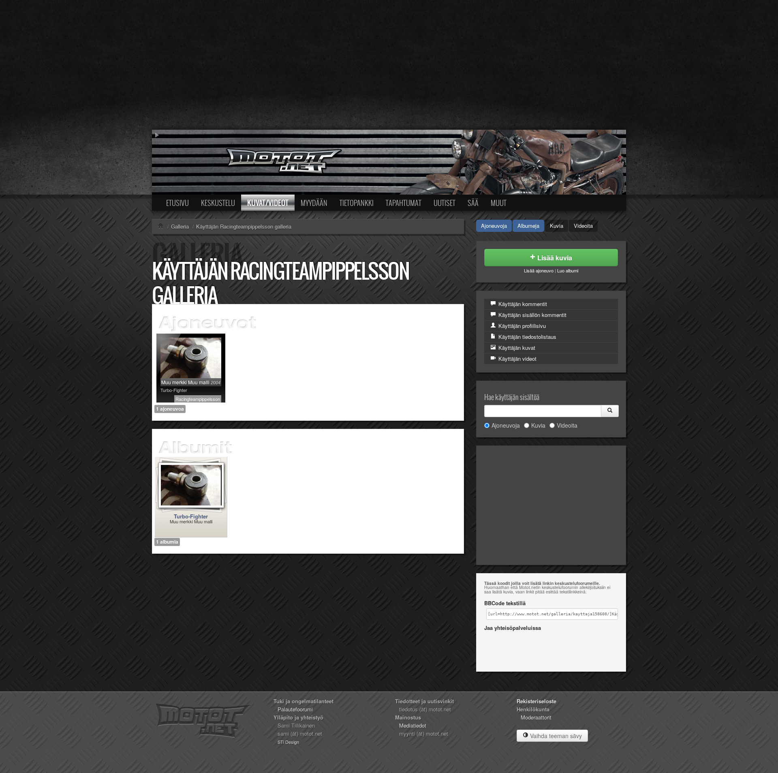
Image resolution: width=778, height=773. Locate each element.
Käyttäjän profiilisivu (521, 326)
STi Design (288, 742)
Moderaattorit (536, 717)
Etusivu (177, 203)
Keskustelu (218, 203)
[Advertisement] (389, 65)
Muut (499, 203)
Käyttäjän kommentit (522, 304)
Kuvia (556, 225)
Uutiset (444, 203)
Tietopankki (357, 203)
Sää (473, 203)
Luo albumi (567, 270)
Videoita (583, 225)
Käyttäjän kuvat (516, 347)
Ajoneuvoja (494, 225)
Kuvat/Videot (268, 202)
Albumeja (528, 225)
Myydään (314, 203)
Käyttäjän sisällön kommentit (531, 315)
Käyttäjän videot (516, 358)
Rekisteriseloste (536, 701)
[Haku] (610, 411)
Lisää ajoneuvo (539, 270)
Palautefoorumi (295, 709)
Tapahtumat (403, 203)
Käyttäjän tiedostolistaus (526, 336)
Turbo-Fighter (191, 516)
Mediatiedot (412, 725)
